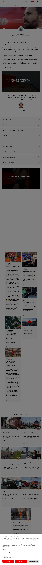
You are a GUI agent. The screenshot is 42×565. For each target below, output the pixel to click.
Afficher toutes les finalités (33, 561)
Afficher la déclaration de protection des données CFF (11, 547)
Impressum (4, 549)
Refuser (20, 561)
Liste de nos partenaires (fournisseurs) (8, 557)
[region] (21, 549)
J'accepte (8, 561)
